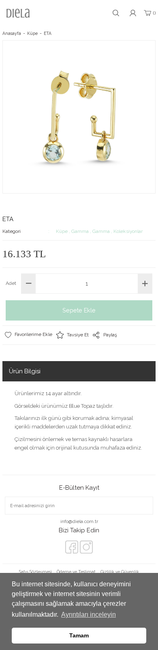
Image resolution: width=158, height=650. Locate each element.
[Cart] (149, 13)
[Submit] (141, 505)
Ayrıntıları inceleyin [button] (88, 614)
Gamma (80, 231)
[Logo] (18, 13)
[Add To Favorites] (28, 335)
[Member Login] (133, 13)
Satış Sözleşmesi (35, 571)
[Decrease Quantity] (28, 283)
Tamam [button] (79, 635)
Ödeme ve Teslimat (76, 571)
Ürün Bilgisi (25, 371)
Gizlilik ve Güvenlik (119, 571)
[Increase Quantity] (145, 283)
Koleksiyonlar (128, 231)
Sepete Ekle (79, 310)
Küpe (62, 231)
